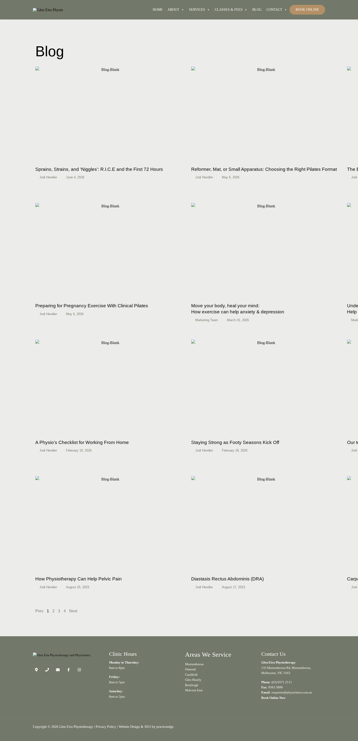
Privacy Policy (106, 727)
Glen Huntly (193, 680)
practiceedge (164, 727)
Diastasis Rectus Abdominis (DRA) (227, 578)
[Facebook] (68, 669)
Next (73, 611)
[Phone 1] (47, 669)
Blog (257, 9)
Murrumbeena (194, 664)
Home (158, 9)
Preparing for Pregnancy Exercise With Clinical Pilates (91, 305)
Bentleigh (191, 685)
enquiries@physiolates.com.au (292, 692)
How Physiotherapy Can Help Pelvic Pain (78, 578)
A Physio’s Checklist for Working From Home (82, 442)
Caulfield (191, 674)
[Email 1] (57, 669)
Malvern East (194, 690)
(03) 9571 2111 (282, 682)
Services (197, 9)
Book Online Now (273, 698)
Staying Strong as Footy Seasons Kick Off (235, 442)
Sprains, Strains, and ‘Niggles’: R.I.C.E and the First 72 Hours (99, 169)
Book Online (307, 9)
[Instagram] (79, 669)
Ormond (190, 669)
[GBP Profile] (36, 669)
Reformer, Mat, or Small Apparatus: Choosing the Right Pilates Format (264, 169)
